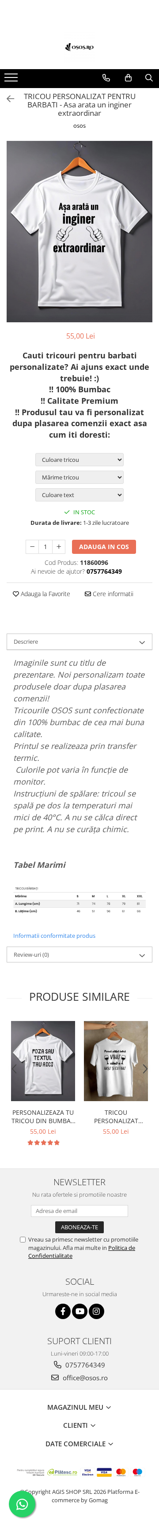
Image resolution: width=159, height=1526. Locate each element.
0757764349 (84, 1364)
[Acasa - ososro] (79, 47)
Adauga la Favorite (44, 594)
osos (79, 125)
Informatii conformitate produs (54, 936)
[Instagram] (96, 1311)
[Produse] (12, 80)
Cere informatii (112, 594)
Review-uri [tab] (31, 954)
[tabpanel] (79, 232)
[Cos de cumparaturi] (128, 78)
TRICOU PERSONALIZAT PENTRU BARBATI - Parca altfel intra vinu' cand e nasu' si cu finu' (116, 1116)
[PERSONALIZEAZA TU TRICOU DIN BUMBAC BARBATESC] (43, 1061)
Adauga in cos (104, 546)
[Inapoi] (6, 99)
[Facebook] (63, 1311)
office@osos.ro (84, 1377)
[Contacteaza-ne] (106, 78)
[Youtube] (79, 1311)
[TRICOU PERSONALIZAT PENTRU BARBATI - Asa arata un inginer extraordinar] (79, 232)
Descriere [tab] (26, 641)
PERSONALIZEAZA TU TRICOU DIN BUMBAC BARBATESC (43, 1116)
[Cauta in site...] (149, 78)
